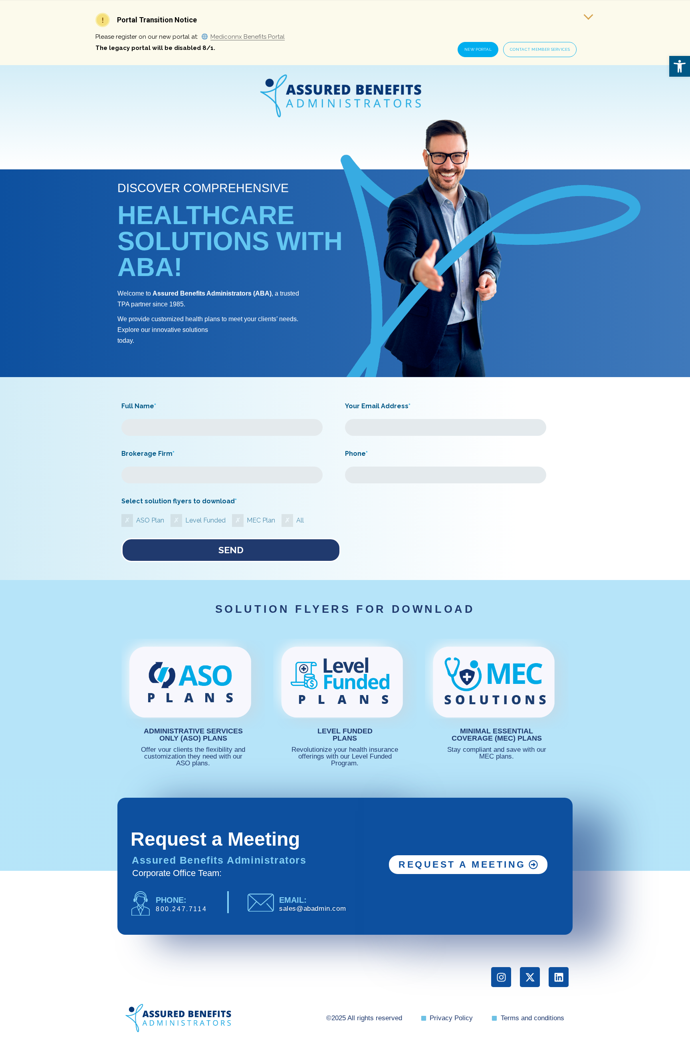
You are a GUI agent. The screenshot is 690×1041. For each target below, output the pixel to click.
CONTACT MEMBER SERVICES (540, 49)
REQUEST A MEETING (462, 864)
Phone (356, 453)
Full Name (138, 406)
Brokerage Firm (147, 453)
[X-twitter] (530, 977)
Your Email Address (377, 406)
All (300, 520)
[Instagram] (501, 977)
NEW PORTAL (478, 49)
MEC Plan (261, 520)
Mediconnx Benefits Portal (247, 36)
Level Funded (205, 520)
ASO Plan (150, 520)
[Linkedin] (559, 977)
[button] (679, 66)
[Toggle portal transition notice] (588, 14)
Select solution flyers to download (179, 501)
